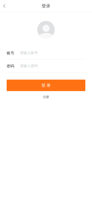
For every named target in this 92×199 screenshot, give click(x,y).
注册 (46, 96)
